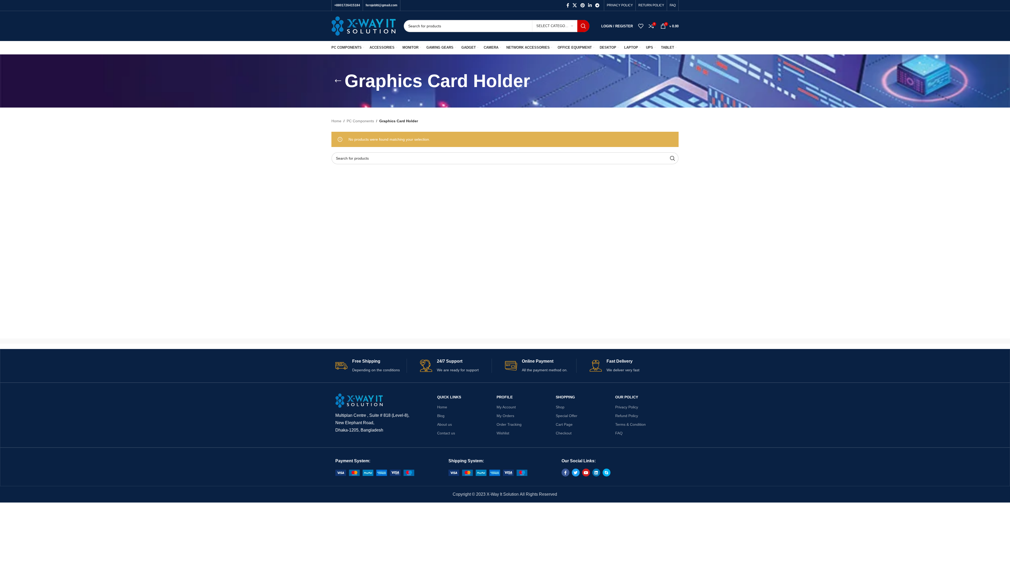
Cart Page (564, 424)
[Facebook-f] (565, 472)
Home (336, 121)
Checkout (564, 433)
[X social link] (575, 5)
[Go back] (338, 81)
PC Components (360, 121)
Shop (560, 407)
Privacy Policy (626, 407)
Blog (441, 416)
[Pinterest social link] (582, 5)
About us (444, 424)
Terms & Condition (630, 424)
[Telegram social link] (597, 5)
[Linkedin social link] (589, 5)
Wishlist (503, 433)
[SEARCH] (583, 26)
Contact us (446, 433)
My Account (506, 407)
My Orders (505, 416)
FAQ (619, 433)
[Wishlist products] (640, 26)
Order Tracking (509, 424)
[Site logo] (363, 26)
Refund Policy (626, 416)
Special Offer (566, 416)
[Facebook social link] (568, 5)
